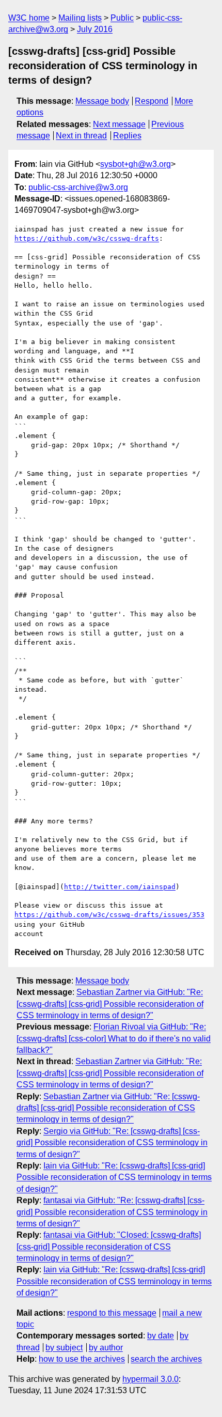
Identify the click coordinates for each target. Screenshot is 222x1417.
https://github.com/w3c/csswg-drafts (86, 238)
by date (160, 1335)
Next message (119, 124)
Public (122, 17)
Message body (102, 101)
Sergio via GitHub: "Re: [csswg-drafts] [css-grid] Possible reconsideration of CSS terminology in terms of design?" (112, 1143)
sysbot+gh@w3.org (135, 164)
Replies (127, 135)
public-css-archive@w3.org (78, 187)
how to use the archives (82, 1358)
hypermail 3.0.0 (150, 1379)
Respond (151, 101)
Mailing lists (80, 17)
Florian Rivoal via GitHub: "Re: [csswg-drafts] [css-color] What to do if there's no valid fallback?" (114, 1038)
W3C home (29, 17)
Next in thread (81, 135)
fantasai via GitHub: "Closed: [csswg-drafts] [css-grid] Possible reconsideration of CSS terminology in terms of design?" (109, 1247)
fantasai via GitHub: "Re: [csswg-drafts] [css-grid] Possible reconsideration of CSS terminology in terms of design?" (112, 1212)
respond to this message (111, 1313)
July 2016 (95, 29)
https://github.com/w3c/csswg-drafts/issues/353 (109, 914)
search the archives (166, 1358)
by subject (64, 1347)
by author (106, 1347)
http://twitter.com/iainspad (120, 887)
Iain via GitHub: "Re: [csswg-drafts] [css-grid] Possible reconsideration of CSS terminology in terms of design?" (114, 1177)
